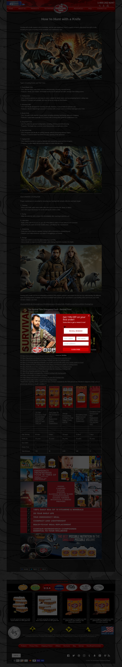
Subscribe (75, 349)
